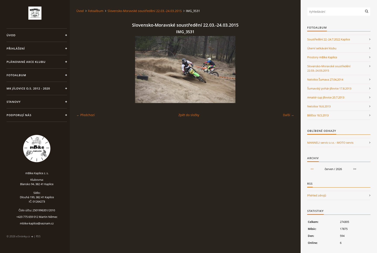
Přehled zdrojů (316, 195)
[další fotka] (287, 69)
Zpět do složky (188, 115)
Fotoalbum (16, 75)
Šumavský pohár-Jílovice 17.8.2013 (329, 88)
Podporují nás (19, 115)
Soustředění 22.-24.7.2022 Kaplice (328, 39)
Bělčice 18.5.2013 (318, 115)
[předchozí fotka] (83, 69)
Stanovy (14, 102)
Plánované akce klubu (26, 62)
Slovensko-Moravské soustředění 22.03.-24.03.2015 (145, 11)
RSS (38, 236)
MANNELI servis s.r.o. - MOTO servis (330, 143)
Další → (288, 115)
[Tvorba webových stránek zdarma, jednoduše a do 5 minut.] (32, 236)
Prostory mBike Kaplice (322, 57)
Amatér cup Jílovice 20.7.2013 (325, 97)
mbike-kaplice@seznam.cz (37, 223)
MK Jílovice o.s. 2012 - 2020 (28, 88)
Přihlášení (16, 48)
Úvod (11, 35)
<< (312, 169)
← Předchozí (85, 115)
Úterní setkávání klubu (321, 48)
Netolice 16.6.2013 (319, 106)
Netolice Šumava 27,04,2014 (325, 79)
